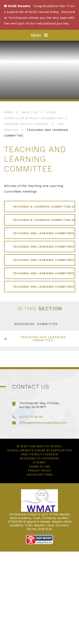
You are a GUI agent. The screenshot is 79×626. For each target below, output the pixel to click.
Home (8, 112)
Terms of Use (39, 466)
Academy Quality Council (26, 124)
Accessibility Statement (40, 458)
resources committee (36, 324)
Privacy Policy (39, 470)
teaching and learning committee (43, 338)
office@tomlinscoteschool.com (43, 423)
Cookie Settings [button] (39, 474)
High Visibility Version (39, 454)
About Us (29, 112)
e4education (61, 450)
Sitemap (39, 462)
